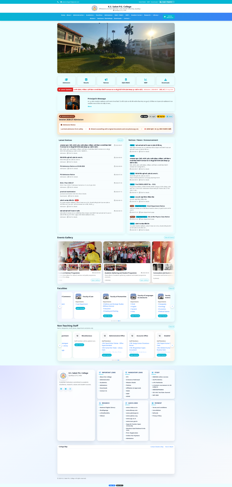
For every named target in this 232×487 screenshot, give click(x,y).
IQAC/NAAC (142, 2)
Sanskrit (155, 309)
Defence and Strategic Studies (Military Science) (134, 305)
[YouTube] (65, 389)
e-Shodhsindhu (105, 413)
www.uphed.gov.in (132, 413)
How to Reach (169, 447)
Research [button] (147, 15)
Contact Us (103, 391)
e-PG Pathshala (157, 382)
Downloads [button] (117, 18)
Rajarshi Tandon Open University (133, 425)
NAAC (128, 391)
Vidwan (102, 416)
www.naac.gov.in (131, 421)
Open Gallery (67, 280)
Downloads (154, 2)
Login (153, 116)
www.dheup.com (131, 410)
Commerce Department (77, 304)
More (90, 106)
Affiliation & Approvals (133, 388)
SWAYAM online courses (160, 377)
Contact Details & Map (157, 447)
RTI (127, 377)
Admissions (103, 385)
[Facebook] (61, 389)
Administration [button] (78, 15)
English (154, 306)
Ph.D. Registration (132, 433)
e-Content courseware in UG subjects (162, 386)
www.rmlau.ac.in (131, 407)
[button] (60, 306)
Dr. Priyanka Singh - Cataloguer (79, 343)
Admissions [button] (108, 15)
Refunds (155, 413)
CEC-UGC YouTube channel (161, 392)
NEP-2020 (155, 395)
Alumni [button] (92, 18)
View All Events (169, 237)
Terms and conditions (160, 407)
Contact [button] (126, 18)
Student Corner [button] (136, 15)
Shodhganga (104, 410)
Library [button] (155, 15)
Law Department (103, 304)
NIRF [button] (127, 15)
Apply (145, 116)
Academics (103, 382)
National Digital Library (107, 407)
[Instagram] (70, 389)
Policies (128, 385)
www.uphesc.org (131, 416)
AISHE (128, 396)
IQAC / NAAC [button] (119, 15)
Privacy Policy (157, 416)
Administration (105, 380)
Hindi (154, 304)
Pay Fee (161, 116)
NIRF (148, 2)
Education (128, 309)
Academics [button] (89, 15)
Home (63, 15)
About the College (106, 377)
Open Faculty (74, 308)
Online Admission (170, 16)
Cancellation (157, 410)
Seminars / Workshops (104, 18)
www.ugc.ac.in (131, 418)
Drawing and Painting (132, 311)
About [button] (69, 15)
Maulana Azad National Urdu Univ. (135, 429)
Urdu (154, 311)
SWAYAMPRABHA (158, 390)
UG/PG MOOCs (157, 380)
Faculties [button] (99, 15)
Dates (170, 116)
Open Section (72, 355)
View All (120, 140)
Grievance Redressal (133, 380)
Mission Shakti (131, 382)
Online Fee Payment (133, 435)
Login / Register (167, 2)
